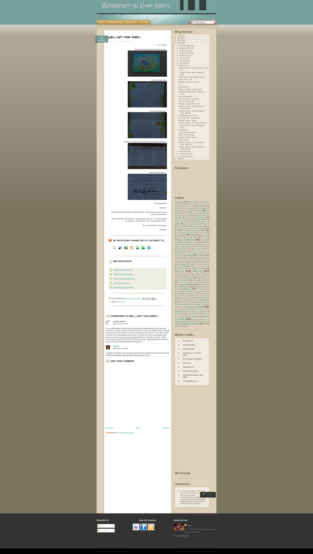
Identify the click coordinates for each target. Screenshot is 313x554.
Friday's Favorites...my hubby (123, 270)
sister (194, 300)
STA (185, 302)
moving (177, 275)
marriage (204, 266)
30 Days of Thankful (194, 202)
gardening (201, 242)
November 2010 (185, 48)
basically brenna (189, 345)
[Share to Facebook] (152, 299)
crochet (188, 226)
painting (199, 284)
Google (196, 244)
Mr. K (195, 275)
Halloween (178, 253)
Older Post (165, 428)
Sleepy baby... (184, 130)
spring (179, 302)
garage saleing (191, 242)
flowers (204, 237)
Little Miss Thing (186, 264)
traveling (190, 309)
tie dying (177, 309)
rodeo (193, 295)
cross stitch (196, 226)
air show (184, 204)
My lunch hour (184, 87)
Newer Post (109, 428)
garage (183, 242)
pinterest (198, 289)
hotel (197, 255)
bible (185, 210)
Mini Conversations (185, 96)
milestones (195, 268)
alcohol (193, 204)
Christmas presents (199, 219)
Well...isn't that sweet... (124, 37)
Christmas (202, 217)
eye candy (201, 232)
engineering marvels (189, 232)
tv (208, 309)
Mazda (177, 268)
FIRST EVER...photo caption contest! (192, 77)
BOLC (187, 213)
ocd (202, 280)
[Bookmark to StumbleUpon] (138, 248)
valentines (186, 313)
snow (200, 300)
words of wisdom (192, 324)
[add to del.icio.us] (115, 248)
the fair (194, 304)
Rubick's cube (203, 295)
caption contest (190, 217)
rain (201, 293)
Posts (101, 526)
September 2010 (185, 53)
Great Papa (193, 251)
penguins (201, 286)
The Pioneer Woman (190, 371)
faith (208, 232)
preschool (178, 293)
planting (183, 291)
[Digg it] (120, 248)
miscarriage (178, 273)
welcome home (179, 321)
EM (204, 230)
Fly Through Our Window (192, 359)
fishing (195, 237)
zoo (185, 326)
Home (138, 428)
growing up (203, 251)
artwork (177, 208)
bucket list (184, 215)
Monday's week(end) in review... (190, 104)
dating (184, 228)
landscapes (182, 262)
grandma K (198, 246)
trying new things (201, 309)
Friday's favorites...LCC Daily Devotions (193, 123)
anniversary (178, 206)
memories (185, 268)
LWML (205, 264)
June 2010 (183, 60)
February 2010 (184, 154)
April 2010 (183, 65)
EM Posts (177, 232)
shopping (204, 297)
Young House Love (190, 381)
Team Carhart (179, 304)
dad (203, 226)
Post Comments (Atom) (125, 433)
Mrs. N (207, 275)
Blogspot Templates (211, 551)
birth (191, 210)
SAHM (177, 297)
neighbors (180, 278)
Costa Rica (187, 224)
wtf (175, 326)
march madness (195, 266)
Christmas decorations (182, 219)
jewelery (193, 259)
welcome (204, 319)
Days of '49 (192, 228)
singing (182, 300)
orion (176, 284)
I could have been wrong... (188, 132)
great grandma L (182, 248)
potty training (203, 291)
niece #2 (186, 280)
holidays (189, 255)
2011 (179, 41)
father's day (203, 235)
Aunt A (184, 208)
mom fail (185, 273)
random (207, 293)
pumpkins (186, 293)
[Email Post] (143, 298)
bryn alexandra (188, 349)
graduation (204, 244)
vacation (177, 313)
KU (175, 262)
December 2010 (185, 46)
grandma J (189, 246)
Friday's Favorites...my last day (123, 287)
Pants (205, 284)
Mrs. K (201, 275)
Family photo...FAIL (186, 79)
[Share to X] (150, 299)
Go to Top (208, 495)
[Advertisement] (184, 428)
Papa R (177, 287)
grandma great (179, 246)
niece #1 (177, 280)
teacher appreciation (201, 302)
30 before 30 (179, 202)
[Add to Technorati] (143, 248)
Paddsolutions (191, 551)
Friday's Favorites (184, 239)
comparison (193, 221)
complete (204, 221)
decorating (202, 228)
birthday (199, 210)
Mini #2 (126, 41)
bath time (178, 210)
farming (193, 235)
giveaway (183, 244)
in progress (180, 259)
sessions (189, 297)
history (182, 255)
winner (202, 321)
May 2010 (183, 63)
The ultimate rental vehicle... (189, 115)
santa (182, 297)
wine (196, 321)
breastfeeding (203, 213)
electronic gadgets (194, 230)
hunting (198, 257)
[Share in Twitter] (149, 248)
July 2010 (183, 58)
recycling (179, 295)
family (183, 235)
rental (187, 295)
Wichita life (189, 321)
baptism (191, 208)
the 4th (188, 304)
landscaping (191, 262)
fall (178, 235)
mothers (204, 273)
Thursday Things (194, 306)
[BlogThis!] (148, 299)
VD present (195, 313)
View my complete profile (181, 536)
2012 (179, 38)
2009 (179, 159)
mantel (184, 266)
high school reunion (195, 253)
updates (204, 311)
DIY (176, 230)
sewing (197, 297)
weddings (197, 316)
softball (206, 300)
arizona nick (188, 206)
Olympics (188, 282)
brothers (177, 215)
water (183, 316)
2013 (179, 36)
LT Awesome (197, 264)
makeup (177, 266)
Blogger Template (200, 551)
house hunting (179, 257)
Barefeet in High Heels (111, 551)
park (194, 286)
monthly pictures (195, 273)
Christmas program (181, 221)
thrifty (180, 307)
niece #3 (195, 280)
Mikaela (116, 346)
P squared (183, 284)
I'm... (180, 84)
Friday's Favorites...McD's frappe (124, 279)
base (197, 208)
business (192, 215)
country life (197, 224)
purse (192, 293)
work (130, 41)
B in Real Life (188, 341)
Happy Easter (183, 140)
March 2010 (183, 151)
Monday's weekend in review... (123, 274)
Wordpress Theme (181, 551)
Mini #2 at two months (186, 101)
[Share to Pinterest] (155, 299)
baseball (204, 208)
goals (190, 244)
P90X (192, 284)
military (204, 268)
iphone (187, 259)
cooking (177, 224)
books (194, 213)
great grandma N (197, 248)
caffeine (200, 215)
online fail (196, 282)
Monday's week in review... (188, 120)
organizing (204, 282)
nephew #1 (189, 278)
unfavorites (197, 311)
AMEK (205, 204)
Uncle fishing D (187, 311)
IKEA (203, 257)
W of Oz (204, 313)
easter (184, 230)
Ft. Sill (176, 242)
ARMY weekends (200, 206)
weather (190, 316)
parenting (186, 287)
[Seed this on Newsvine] (126, 248)
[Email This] (146, 299)
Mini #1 (179, 271)
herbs (185, 253)
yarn (180, 326)
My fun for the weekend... (121, 283)
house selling (189, 257)
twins (178, 311)
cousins (179, 226)
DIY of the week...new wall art (189, 99)
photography (186, 289)
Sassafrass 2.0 (188, 367)
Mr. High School (186, 275)
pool (189, 291)
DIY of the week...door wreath (189, 118)
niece (205, 278)
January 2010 (184, 156)
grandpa (206, 246)
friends (203, 240)
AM (199, 204)
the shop (201, 304)
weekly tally (195, 319)
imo (208, 257)
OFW (207, 280)
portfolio (195, 291)
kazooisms (187, 363)
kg (206, 259)
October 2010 (184, 51)
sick (176, 300)
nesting (199, 278)
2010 (179, 43)
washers (177, 316)
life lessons (201, 262)
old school (181, 282)
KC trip (201, 259)
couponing (206, 224)
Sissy (188, 300)
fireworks (186, 237)
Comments (102, 531)
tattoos (190, 302)
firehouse (177, 237)
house (204, 255)
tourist (184, 309)
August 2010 (184, 55)
